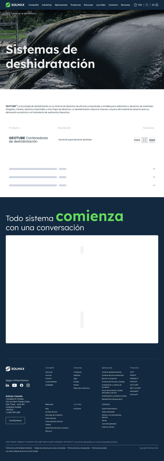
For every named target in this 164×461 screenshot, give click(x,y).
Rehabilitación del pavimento (112, 399)
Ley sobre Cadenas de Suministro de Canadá (22, 451)
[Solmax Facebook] (21, 385)
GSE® (132, 372)
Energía (76, 382)
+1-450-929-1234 (13, 412)
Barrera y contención (109, 378)
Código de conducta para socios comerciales (50, 448)
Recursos (49, 404)
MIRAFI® (133, 375)
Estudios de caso (51, 412)
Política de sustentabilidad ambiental (19, 448)
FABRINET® (134, 378)
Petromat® (134, 394)
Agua (75, 378)
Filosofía (48, 378)
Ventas (104, 421)
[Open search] (146, 4)
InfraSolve (77, 409)
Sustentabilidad (51, 382)
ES (153, 5)
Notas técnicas (50, 418)
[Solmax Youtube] (14, 385)
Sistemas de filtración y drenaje (113, 382)
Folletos (48, 425)
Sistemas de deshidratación (112, 372)
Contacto (113, 5)
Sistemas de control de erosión (113, 375)
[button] (33, 4)
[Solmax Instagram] (28, 385)
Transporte (77, 372)
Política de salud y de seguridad (78, 448)
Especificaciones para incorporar (57, 428)
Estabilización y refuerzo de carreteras (111, 386)
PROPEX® (133, 382)
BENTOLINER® (135, 388)
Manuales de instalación (53, 415)
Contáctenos (15, 420)
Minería (76, 385)
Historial (48, 375)
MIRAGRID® (134, 391)
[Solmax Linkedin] (7, 385)
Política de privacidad (99, 448)
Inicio (8, 13)
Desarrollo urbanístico (81, 388)
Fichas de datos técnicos (54, 421)
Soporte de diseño (108, 412)
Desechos (77, 375)
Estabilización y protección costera (114, 396)
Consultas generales (109, 424)
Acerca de (48, 372)
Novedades (49, 385)
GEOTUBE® (134, 385)
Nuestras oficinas (108, 427)
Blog (47, 409)
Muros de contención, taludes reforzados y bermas (112, 391)
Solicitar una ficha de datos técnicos (111, 416)
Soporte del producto (109, 409)
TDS (140, 5)
